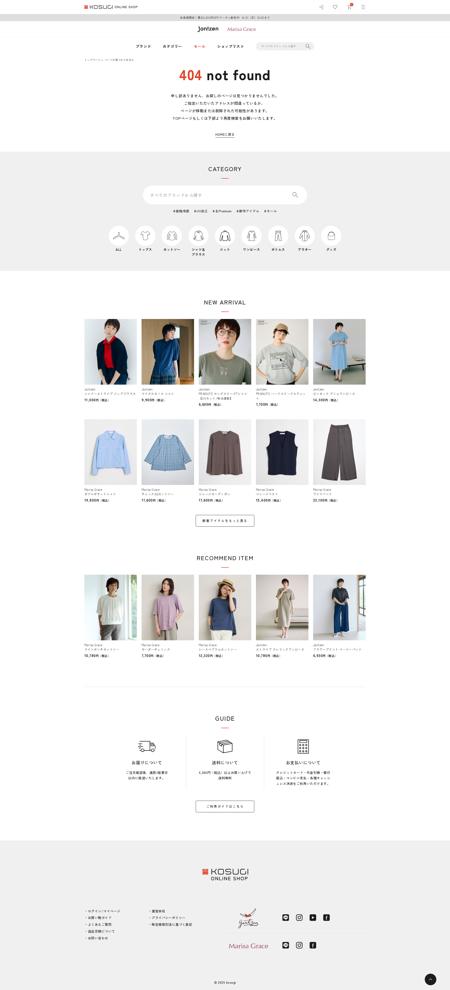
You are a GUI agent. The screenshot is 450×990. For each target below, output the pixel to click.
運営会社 (158, 911)
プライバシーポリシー (168, 917)
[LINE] (285, 917)
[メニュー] (363, 7)
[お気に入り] (335, 7)
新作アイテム (249, 211)
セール (199, 46)
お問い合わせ (98, 938)
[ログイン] (321, 7)
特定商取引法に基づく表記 (172, 924)
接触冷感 (182, 211)
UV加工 (202, 211)
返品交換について (101, 931)
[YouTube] (313, 917)
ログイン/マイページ (104, 911)
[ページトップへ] (430, 979)
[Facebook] (326, 917)
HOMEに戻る (225, 134)
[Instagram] (299, 917)
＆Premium (223, 211)
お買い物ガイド (100, 917)
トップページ (92, 60)
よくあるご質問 (100, 924)
